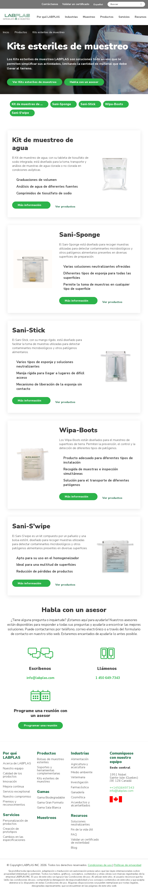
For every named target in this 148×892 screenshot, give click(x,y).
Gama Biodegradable (51, 797)
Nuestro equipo (13, 768)
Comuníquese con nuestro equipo (121, 757)
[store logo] (16, 17)
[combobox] (126, 4)
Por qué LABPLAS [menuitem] (49, 17)
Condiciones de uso (100, 865)
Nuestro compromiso (17, 796)
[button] (99, 4)
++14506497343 (122, 788)
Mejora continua (13, 786)
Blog (74, 848)
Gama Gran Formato (50, 802)
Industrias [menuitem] (71, 17)
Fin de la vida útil (82, 829)
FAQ (74, 834)
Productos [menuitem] (107, 17)
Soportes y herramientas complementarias (48, 770)
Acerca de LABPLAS (17, 763)
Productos (21, 32)
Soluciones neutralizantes (80, 823)
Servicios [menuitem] (124, 17)
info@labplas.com (40, 678)
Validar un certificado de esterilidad (85, 841)
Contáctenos (50, 4)
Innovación (10, 781)
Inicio (6, 32)
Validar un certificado (75, 4)
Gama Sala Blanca (49, 807)
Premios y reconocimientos (14, 803)
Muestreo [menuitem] (89, 17)
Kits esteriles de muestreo (48, 780)
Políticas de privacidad (127, 865)
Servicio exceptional (16, 791)
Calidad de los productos (12, 775)
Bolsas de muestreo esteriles (50, 760)
